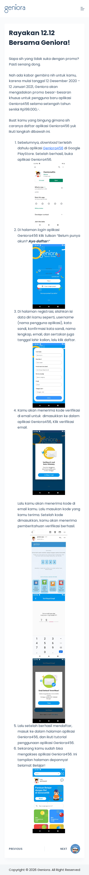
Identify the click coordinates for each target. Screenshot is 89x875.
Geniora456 (53, 148)
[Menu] (82, 9)
